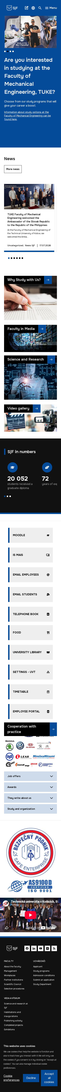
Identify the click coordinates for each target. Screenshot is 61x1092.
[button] (33, 8)
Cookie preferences (11, 1078)
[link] (13, 8)
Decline (31, 1078)
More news (12, 169)
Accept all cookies (49, 1078)
